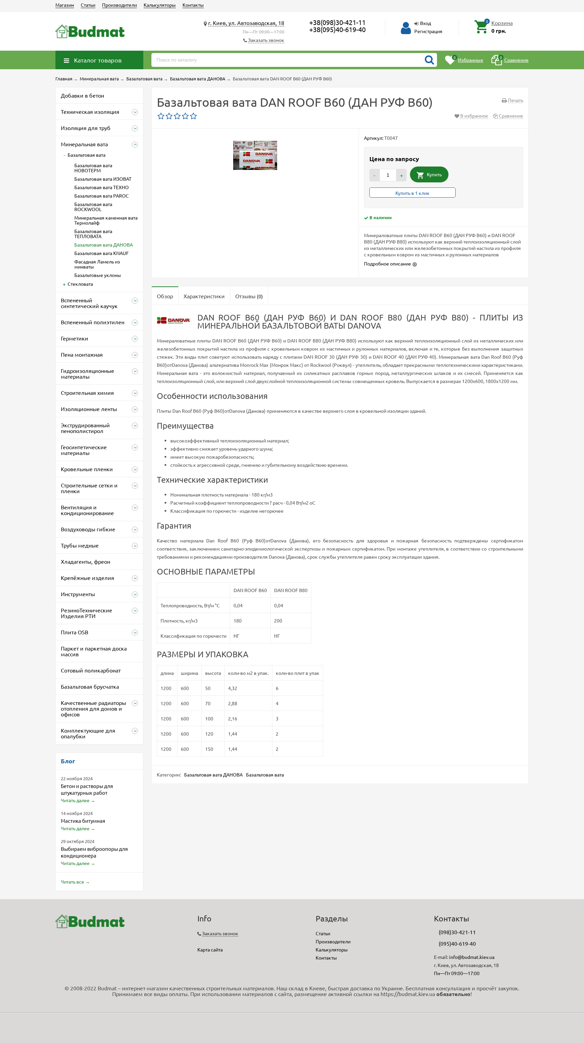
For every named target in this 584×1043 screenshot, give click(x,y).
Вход (425, 23)
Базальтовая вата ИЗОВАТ (102, 179)
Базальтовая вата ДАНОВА (103, 244)
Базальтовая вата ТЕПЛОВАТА (93, 233)
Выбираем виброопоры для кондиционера (94, 852)
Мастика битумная (83, 820)
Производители (119, 5)
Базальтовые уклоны (97, 275)
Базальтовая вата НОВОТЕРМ (93, 167)
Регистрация (428, 31)
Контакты (193, 5)
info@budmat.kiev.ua (471, 957)
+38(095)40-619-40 (337, 29)
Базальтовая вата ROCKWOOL (93, 206)
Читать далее (75, 800)
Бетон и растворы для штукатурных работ (87, 789)
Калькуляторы (160, 5)
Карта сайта (210, 949)
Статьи (88, 5)
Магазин (64, 5)
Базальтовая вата (86, 155)
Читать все (72, 882)
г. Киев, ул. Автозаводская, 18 (246, 22)
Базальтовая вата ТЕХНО (101, 187)
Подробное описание (387, 263)
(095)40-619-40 (457, 943)
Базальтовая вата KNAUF (101, 253)
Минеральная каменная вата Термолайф (106, 220)
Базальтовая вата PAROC (101, 196)
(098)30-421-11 (457, 931)
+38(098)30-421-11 (337, 22)
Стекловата (80, 284)
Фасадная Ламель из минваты (97, 264)
